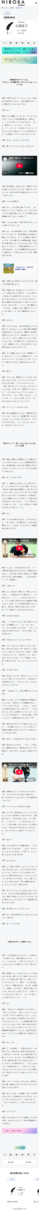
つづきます (19, 1147)
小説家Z (7, 13)
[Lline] (22, 42)
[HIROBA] (13, 3)
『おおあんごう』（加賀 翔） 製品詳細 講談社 (25, 268)
